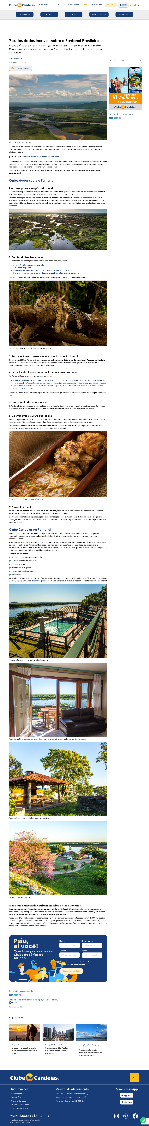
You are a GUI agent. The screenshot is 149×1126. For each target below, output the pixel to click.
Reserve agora (38, 581)
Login (124, 5)
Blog (85, 5)
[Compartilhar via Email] (20, 995)
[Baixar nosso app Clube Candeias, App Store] (126, 1095)
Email (84, 951)
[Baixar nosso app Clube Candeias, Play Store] (126, 1102)
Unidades (55, 5)
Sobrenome (87, 941)
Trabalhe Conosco (71, 5)
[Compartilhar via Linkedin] (12, 995)
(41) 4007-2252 (79, 1101)
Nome (62, 941)
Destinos (49, 14)
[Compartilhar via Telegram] (17, 995)
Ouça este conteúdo (22, 68)
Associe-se (110, 5)
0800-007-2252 (62, 1097)
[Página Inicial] (22, 5)
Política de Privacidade (20, 1105)
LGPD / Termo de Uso (19, 1108)
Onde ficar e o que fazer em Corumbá (42, 157)
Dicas (73, 14)
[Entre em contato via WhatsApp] (143, 1120)
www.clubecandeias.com (29, 1116)
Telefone (63, 951)
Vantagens (43, 5)
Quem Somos (97, 5)
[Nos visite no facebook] (135, 1117)
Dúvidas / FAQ (16, 1097)
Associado (124, 14)
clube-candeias (18, 1007)
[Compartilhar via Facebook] (10, 995)
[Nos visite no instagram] (116, 1117)
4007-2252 (60, 1094)
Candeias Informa (99, 14)
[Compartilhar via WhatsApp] (15, 995)
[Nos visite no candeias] (126, 1116)
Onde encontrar (17, 1094)
